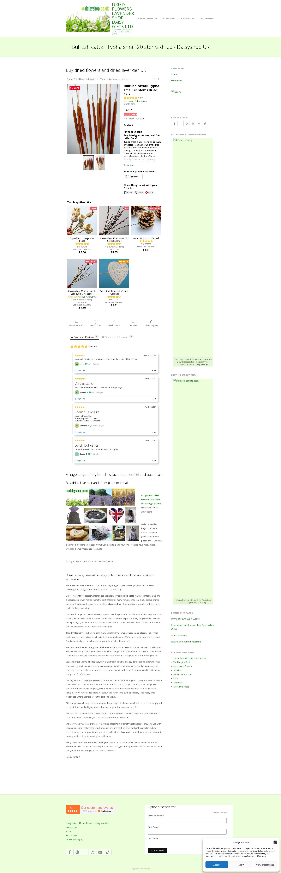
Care (175, 678)
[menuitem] (155, 79)
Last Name (153, 838)
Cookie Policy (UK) (74, 839)
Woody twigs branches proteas (114, 79)
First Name (153, 827)
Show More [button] (129, 165)
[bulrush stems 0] (88, 162)
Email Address (156, 815)
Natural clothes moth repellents (186, 641)
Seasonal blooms (179, 635)
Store (69, 79)
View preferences (265, 864)
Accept (216, 864)
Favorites (132, 325)
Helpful (79, 370)
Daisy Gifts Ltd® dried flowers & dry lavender (87, 823)
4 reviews (128, 101)
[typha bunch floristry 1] (100, 162)
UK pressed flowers (182, 666)
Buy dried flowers (147, 18)
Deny (241, 864)
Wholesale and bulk (182, 674)
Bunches (177, 670)
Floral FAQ (178, 682)
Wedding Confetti (181, 662)
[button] (275, 842)
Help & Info (207, 18)
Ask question (141, 101)
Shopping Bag (151, 325)
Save (76, 87)
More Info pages (181, 686)
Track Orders (114, 325)
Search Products (76, 325)
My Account (168, 18)
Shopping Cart (188, 18)
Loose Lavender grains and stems (189, 658)
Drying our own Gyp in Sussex (185, 618)
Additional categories (86, 79)
